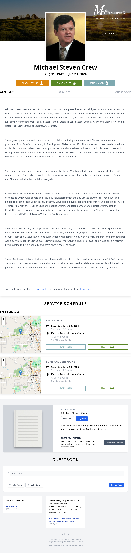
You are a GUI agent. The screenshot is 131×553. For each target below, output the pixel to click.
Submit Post (116, 485)
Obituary (7, 92)
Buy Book (82, 418)
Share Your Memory (114, 442)
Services (64, 92)
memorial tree (41, 289)
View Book (67, 418)
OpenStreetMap (68, 546)
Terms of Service (72, 542)
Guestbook (123, 92)
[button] (20, 331)
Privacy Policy (58, 542)
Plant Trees (107, 347)
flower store (86, 289)
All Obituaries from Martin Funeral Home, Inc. (109, 18)
